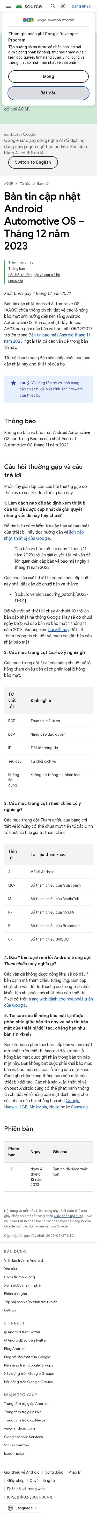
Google (72, 1100)
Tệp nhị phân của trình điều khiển (30, 1302)
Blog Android (15, 1348)
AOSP (8, 183)
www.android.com (19, 1428)
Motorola (38, 1107)
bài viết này (58, 629)
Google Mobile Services (23, 1436)
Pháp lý (75, 1472)
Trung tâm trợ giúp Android (26, 1403)
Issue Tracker (14, 1453)
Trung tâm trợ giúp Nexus (24, 1420)
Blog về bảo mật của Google (27, 1357)
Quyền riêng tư (42, 1481)
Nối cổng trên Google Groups (28, 1381)
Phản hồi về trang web (26, 1489)
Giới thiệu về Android (22, 1472)
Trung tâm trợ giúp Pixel (23, 1412)
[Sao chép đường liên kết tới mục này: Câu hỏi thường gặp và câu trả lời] (26, 476)
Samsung (79, 1107)
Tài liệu (25, 183)
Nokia (54, 1107)
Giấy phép (16, 1481)
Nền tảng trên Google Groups (28, 1365)
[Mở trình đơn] (8, 6)
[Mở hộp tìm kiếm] (53, 6)
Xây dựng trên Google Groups (29, 1373)
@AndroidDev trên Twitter (25, 1340)
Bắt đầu (49, 93)
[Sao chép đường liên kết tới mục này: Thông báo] (41, 422)
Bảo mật (43, 183)
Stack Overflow (16, 1445)
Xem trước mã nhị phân (23, 1285)
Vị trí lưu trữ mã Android (23, 1260)
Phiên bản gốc (15, 1293)
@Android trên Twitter (22, 1332)
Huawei (11, 1107)
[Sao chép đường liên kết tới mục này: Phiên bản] (38, 1129)
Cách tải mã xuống (19, 1277)
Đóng (48, 76)
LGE (23, 1107)
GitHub (10, 1310)
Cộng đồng (54, 1472)
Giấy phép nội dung (68, 1216)
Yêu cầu (10, 1268)
